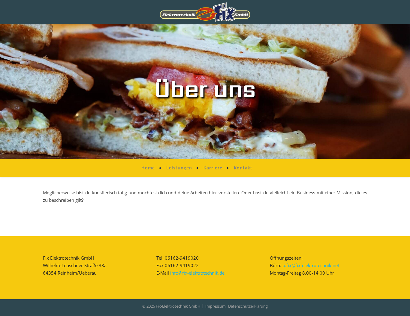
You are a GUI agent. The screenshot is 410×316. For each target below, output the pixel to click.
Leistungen (179, 168)
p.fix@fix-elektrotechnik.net (310, 265)
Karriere (212, 168)
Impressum (215, 306)
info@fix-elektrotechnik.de (197, 273)
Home (148, 168)
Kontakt (243, 168)
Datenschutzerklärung (248, 306)
